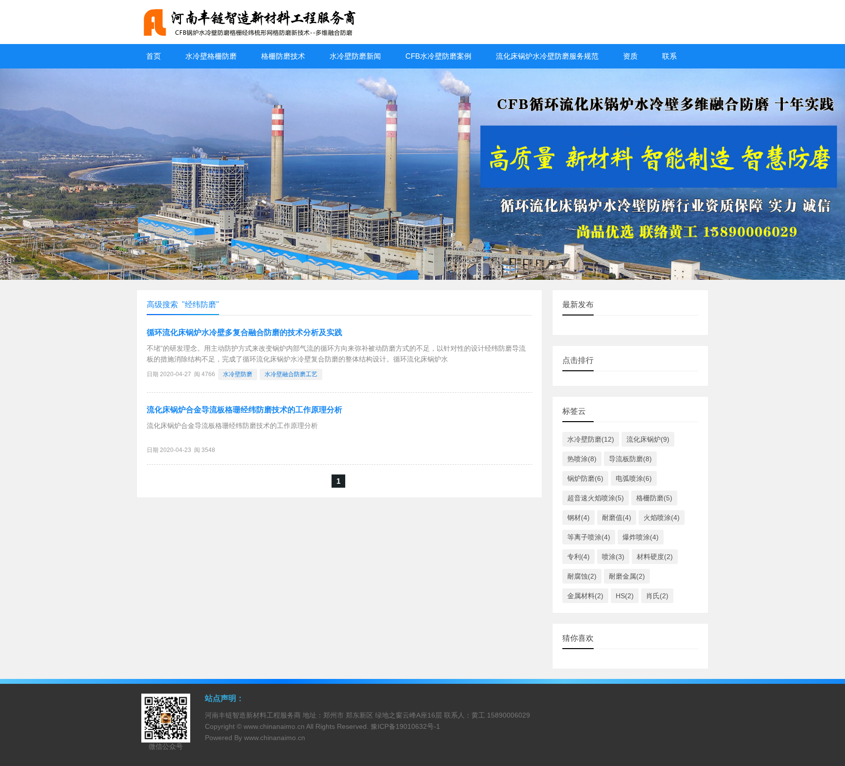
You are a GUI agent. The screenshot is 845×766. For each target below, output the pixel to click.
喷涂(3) (613, 557)
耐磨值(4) (616, 517)
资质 (630, 56)
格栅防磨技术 (283, 56)
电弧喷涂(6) (634, 478)
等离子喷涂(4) (588, 537)
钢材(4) (578, 517)
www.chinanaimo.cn (274, 726)
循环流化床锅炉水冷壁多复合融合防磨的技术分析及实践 (244, 332)
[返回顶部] (825, 679)
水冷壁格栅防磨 (211, 56)
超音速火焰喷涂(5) (595, 498)
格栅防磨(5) (654, 498)
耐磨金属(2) (627, 576)
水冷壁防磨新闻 (355, 56)
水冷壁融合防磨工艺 (291, 374)
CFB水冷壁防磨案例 (438, 56)
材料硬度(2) (655, 557)
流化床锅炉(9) (647, 439)
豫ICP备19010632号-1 (405, 726)
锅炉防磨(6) (585, 478)
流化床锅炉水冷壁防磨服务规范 (547, 56)
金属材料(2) (585, 596)
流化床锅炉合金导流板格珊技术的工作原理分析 (244, 410)
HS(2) (625, 596)
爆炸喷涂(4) (641, 537)
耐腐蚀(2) (582, 576)
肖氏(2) (657, 596)
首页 (153, 56)
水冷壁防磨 (237, 374)
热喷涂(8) (582, 459)
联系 (669, 56)
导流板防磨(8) (630, 459)
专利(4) (578, 557)
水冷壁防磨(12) (590, 439)
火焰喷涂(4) (662, 517)
